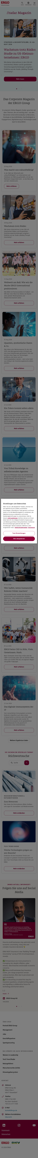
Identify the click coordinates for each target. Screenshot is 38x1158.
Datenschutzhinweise (21, 527)
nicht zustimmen (13, 518)
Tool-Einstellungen (19, 533)
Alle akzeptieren (19, 539)
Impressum (31, 527)
